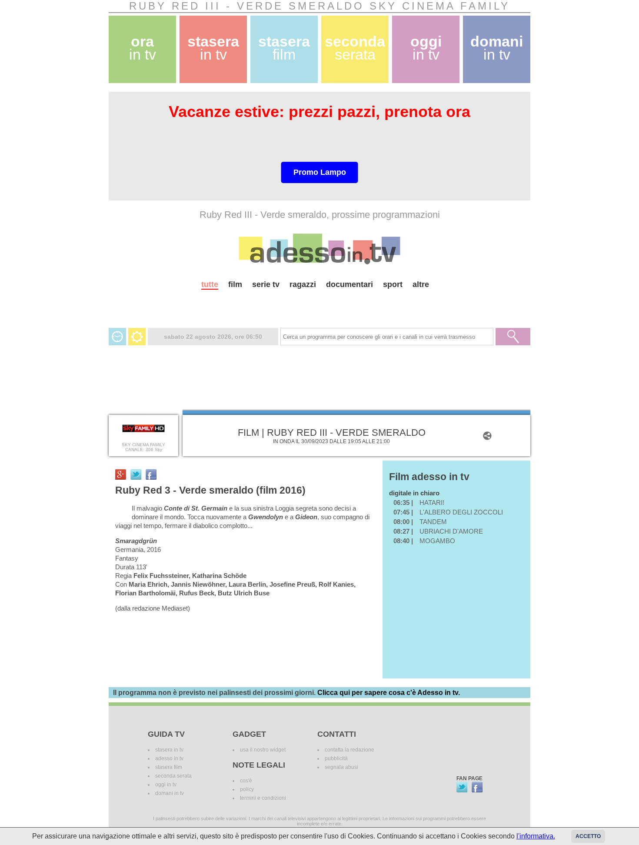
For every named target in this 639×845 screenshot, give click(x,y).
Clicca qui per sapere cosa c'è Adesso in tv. (388, 692)
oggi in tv (165, 785)
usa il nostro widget (263, 750)
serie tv (266, 284)
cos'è (246, 781)
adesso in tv (169, 758)
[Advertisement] (319, 305)
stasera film (168, 767)
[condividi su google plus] (120, 474)
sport (393, 284)
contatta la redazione (349, 750)
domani (496, 48)
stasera (213, 48)
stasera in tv (169, 750)
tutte (209, 284)
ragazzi (303, 284)
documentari (349, 284)
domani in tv (169, 793)
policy (247, 789)
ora (142, 48)
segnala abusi (341, 767)
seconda (355, 48)
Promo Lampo (319, 172)
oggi (426, 48)
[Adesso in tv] (319, 249)
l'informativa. (535, 836)
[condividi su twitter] (135, 474)
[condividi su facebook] (151, 474)
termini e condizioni (263, 798)
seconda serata (173, 776)
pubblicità (336, 758)
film (235, 284)
